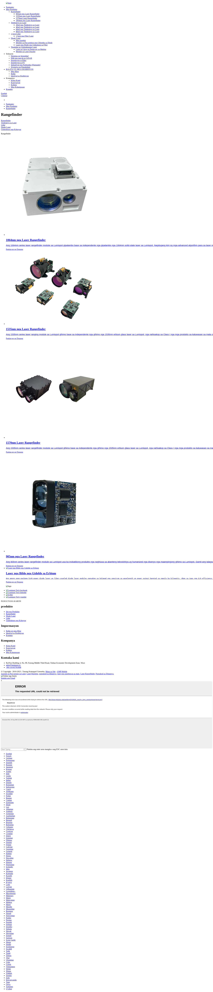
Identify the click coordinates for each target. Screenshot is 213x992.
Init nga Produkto (12, 612)
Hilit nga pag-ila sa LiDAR (21, 58)
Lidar (3, 125)
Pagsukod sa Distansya (105, 674)
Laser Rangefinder (87, 674)
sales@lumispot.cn (13, 665)
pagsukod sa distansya (47, 674)
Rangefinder (15, 12)
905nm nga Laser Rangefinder (27, 14)
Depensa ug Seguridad (19, 56)
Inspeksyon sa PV (18, 63)
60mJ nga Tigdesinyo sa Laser (27, 29)
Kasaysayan (15, 83)
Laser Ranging (32, 674)
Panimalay (10, 7)
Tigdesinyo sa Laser (18, 23)
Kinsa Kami (15, 80)
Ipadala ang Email (8, 678)
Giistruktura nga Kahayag (11, 129)
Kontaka (9, 89)
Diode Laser (15, 38)
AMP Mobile (62, 671)
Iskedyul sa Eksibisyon (20, 76)
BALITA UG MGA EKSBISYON (19, 69)
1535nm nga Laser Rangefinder (28, 16)
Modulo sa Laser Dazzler (25, 52)
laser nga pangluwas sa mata (68, 674)
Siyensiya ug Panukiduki (20, 67)
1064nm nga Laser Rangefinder (28, 20)
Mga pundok (21, 40)
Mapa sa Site (50, 671)
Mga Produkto (11, 9)
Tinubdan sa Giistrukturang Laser (24, 47)
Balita (13, 74)
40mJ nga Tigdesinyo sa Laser (27, 27)
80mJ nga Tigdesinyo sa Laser (27, 32)
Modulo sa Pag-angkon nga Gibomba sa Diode (34, 43)
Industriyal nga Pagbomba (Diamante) (25, 65)
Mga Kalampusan (18, 87)
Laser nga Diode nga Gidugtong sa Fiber (32, 45)
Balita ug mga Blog (13, 631)
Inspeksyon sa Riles (18, 60)
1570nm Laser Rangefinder (26, 18)
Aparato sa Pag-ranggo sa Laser (13, 674)
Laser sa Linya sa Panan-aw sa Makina (31, 49)
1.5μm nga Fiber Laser (25, 36)
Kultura (14, 85)
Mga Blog (15, 71)
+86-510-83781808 (13, 667)
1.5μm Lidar (16, 34)
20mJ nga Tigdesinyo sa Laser (27, 25)
